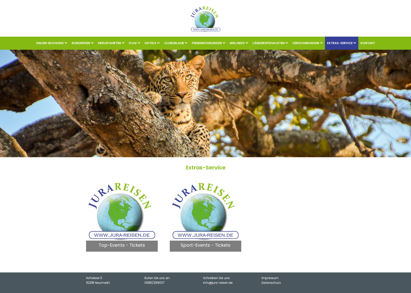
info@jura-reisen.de (218, 283)
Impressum (270, 278)
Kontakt (367, 43)
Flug (133, 43)
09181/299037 (154, 283)
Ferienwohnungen (207, 43)
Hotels (150, 43)
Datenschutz (271, 283)
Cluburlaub (174, 43)
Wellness (237, 43)
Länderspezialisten (268, 43)
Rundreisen (81, 43)
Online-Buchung (50, 43)
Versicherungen (305, 43)
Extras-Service (340, 43)
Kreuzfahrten (109, 43)
